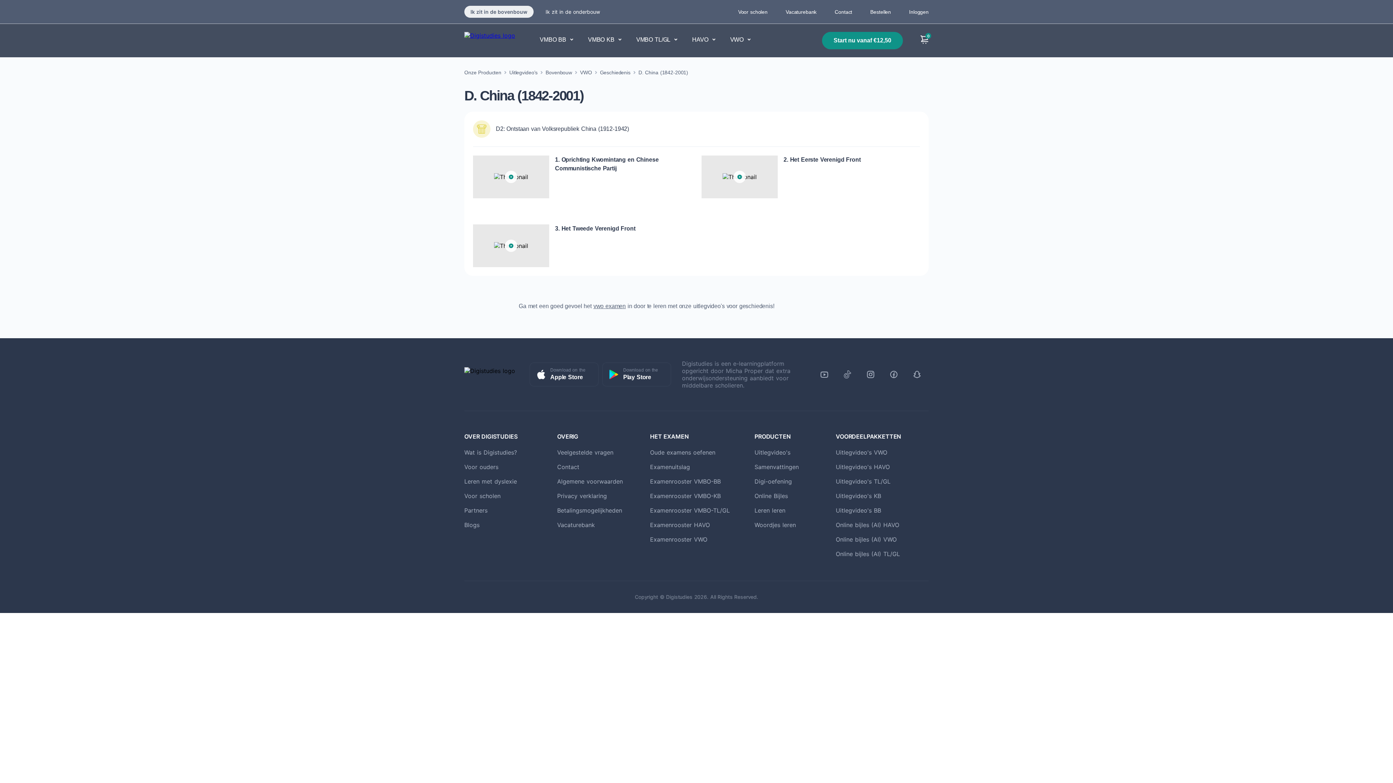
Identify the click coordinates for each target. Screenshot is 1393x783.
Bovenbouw (559, 72)
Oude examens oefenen (682, 452)
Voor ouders (481, 467)
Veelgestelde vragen (585, 452)
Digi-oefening (773, 481)
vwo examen (609, 306)
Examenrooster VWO (678, 539)
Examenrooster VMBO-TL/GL (690, 510)
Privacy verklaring (582, 496)
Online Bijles (771, 496)
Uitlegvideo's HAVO (863, 467)
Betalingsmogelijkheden (589, 510)
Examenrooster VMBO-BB (685, 481)
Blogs (472, 525)
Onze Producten (482, 72)
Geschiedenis (615, 72)
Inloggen (919, 12)
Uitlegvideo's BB (858, 510)
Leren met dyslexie (490, 481)
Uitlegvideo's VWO (861, 452)
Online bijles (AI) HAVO (867, 525)
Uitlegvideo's (523, 72)
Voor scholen (753, 12)
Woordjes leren (775, 525)
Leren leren (770, 510)
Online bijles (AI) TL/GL (868, 554)
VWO (586, 72)
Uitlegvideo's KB (858, 496)
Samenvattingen (777, 467)
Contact (843, 12)
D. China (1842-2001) (663, 72)
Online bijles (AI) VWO (866, 539)
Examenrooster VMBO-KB (685, 496)
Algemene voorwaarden (590, 481)
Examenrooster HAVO (680, 525)
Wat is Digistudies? (490, 452)
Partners (476, 510)
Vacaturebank (801, 12)
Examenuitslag (670, 467)
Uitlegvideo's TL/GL (863, 481)
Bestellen (880, 12)
